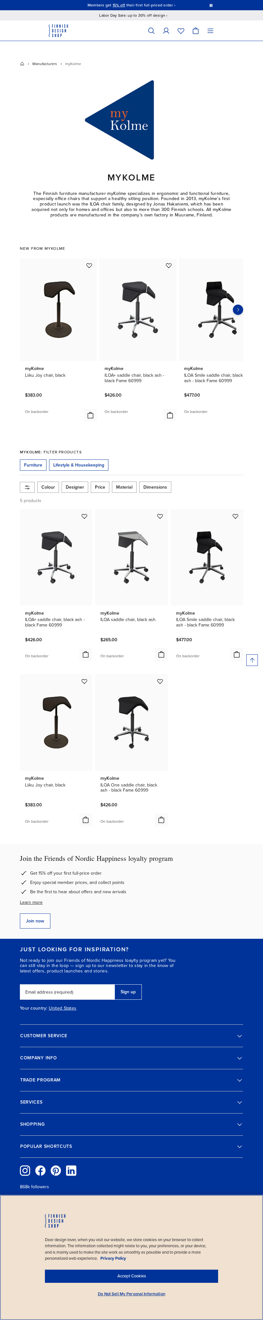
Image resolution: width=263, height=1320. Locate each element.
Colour (48, 487)
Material (124, 487)
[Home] (22, 64)
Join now (35, 921)
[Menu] (210, 31)
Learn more (31, 902)
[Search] (151, 31)
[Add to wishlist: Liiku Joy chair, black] (89, 265)
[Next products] (238, 310)
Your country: (33, 1008)
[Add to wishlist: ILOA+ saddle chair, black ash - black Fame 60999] (169, 265)
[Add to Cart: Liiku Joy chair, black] (90, 415)
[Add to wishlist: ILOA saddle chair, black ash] (160, 516)
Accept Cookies (131, 1276)
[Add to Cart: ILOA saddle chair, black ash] (161, 654)
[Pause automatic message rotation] (211, 5)
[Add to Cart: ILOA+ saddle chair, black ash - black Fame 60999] (170, 415)
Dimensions (155, 487)
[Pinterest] (56, 1170)
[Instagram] (25, 1170)
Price (100, 487)
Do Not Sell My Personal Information (131, 1294)
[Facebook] (40, 1170)
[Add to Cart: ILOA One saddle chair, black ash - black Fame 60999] (161, 819)
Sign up (128, 992)
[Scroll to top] (252, 660)
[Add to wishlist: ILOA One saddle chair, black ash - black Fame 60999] (160, 681)
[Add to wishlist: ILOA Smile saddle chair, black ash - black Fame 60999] (235, 516)
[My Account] (166, 31)
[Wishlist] (180, 31)
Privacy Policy (113, 1258)
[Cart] (195, 31)
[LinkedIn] (71, 1170)
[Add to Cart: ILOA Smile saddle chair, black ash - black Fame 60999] (236, 654)
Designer (75, 487)
